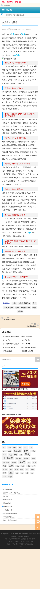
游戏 (23, 34)
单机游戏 (17, 451)
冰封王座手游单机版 (10, 520)
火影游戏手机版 (9, 319)
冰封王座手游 (25, 344)
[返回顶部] (37, 527)
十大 (30, 447)
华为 (4, 451)
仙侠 (9, 447)
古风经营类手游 (24, 303)
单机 (9, 451)
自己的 (17, 55)
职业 (27, 469)
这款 (32, 473)
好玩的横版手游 (26, 337)
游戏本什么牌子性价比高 (11, 493)
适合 (4, 477)
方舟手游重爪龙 (26, 340)
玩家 (4, 466)
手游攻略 (10, 2)
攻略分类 (18, 2)
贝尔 (22, 473)
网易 (16, 469)
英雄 (4, 473)
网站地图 (20, 536)
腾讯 (32, 469)
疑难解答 (26, 536)
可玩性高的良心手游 (10, 513)
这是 (27, 473)
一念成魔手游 (7, 510)
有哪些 (33, 458)
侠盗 (20, 447)
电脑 (17, 466)
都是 (10, 476)
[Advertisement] (20, 569)
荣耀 (11, 472)
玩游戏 (11, 466)
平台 (4, 454)
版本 (29, 462)
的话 (28, 466)
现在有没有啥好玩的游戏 (11, 344)
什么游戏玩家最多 (27, 351)
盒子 (33, 466)
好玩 (26, 450)
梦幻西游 (6, 462)
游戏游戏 (6, 496)
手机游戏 (8, 458)
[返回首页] (37, 516)
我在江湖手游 (7, 351)
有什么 (26, 458)
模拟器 (14, 462)
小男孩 (20, 546)
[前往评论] (37, 521)
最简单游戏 (7, 503)
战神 (21, 455)
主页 (3, 2)
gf (7, 29)
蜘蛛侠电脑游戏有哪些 (28, 347)
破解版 (5, 469)
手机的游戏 (8, 307)
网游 (21, 469)
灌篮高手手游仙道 (9, 347)
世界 (4, 447)
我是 (10, 455)
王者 (34, 462)
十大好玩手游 (7, 506)
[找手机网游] (20, 5)
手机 (27, 454)
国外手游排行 (7, 500)
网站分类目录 (32, 534)
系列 (11, 469)
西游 (17, 473)
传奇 (14, 447)
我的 (29, 232)
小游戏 (33, 451)
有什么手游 (6, 340)
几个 (25, 447)
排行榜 (18, 458)
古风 (13, 34)
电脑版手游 (25, 307)
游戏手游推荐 (31, 326)
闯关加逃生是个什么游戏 (11, 337)
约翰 (34, 307)
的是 (22, 466)
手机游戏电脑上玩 (9, 517)
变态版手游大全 (8, 489)
